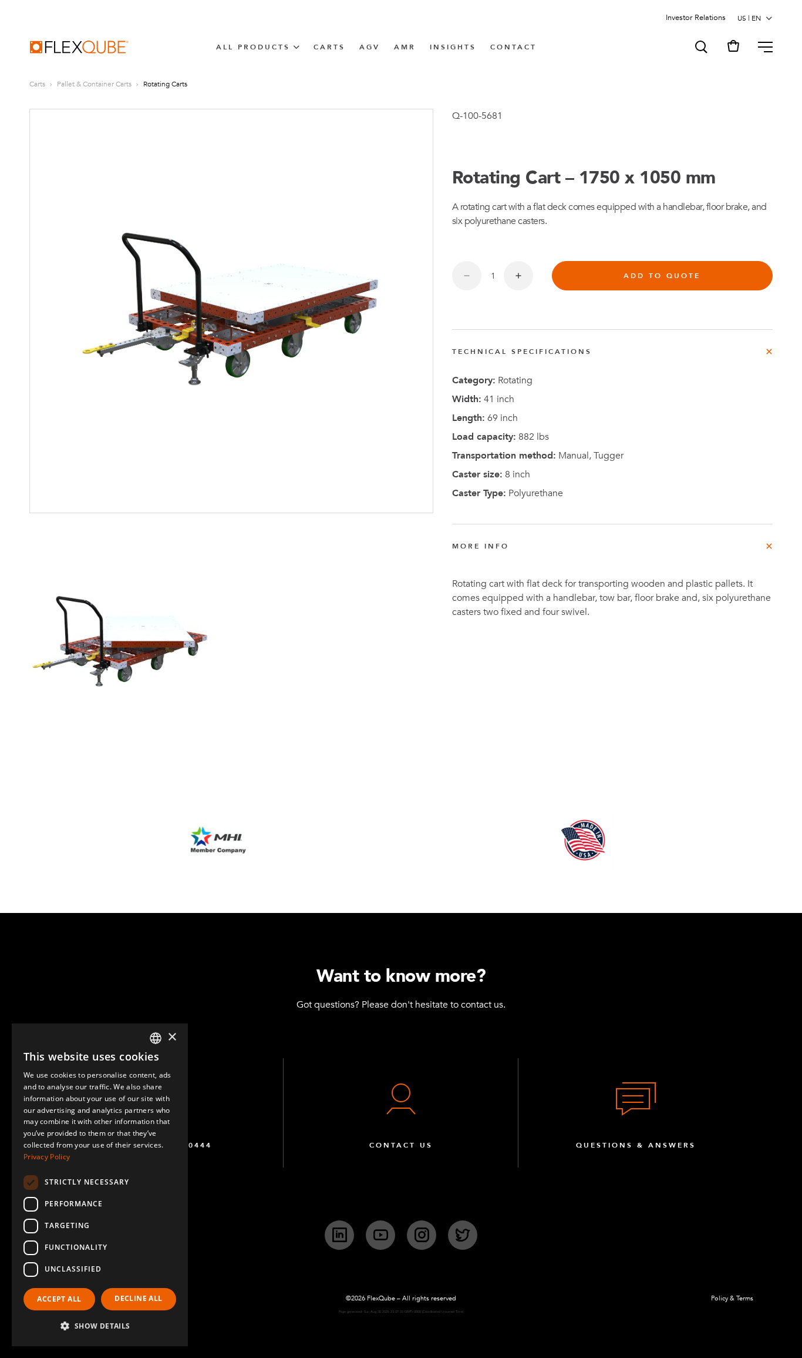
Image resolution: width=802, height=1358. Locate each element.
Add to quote (662, 275)
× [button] (171, 1037)
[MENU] (761, 47)
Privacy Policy (46, 1157)
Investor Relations (696, 17)
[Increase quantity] (518, 275)
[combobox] (155, 1038)
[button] (700, 47)
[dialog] (100, 1184)
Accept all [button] (59, 1299)
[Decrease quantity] (466, 275)
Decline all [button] (138, 1298)
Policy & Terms (732, 1298)
